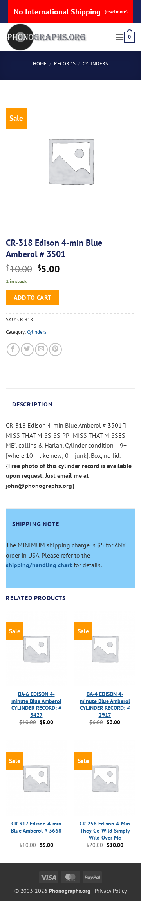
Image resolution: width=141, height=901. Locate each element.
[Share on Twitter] (27, 349)
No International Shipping (71, 12)
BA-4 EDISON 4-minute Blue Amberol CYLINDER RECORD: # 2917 (105, 704)
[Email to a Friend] (41, 349)
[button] (119, 37)
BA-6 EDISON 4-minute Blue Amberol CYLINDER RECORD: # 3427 (36, 704)
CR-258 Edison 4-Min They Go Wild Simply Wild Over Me (105, 830)
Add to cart (33, 297)
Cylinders (95, 63)
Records (65, 63)
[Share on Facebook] (13, 349)
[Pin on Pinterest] (55, 349)
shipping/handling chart (39, 565)
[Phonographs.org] (57, 37)
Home (40, 63)
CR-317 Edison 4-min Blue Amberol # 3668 (36, 827)
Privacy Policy (111, 890)
